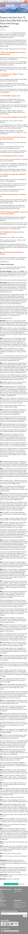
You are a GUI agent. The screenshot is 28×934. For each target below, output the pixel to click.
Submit (25, 916)
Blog (1, 899)
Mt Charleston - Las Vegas (20, 905)
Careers (2, 902)
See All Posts (14, 884)
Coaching (2, 897)
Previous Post (7, 884)
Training (2, 896)
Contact (1, 894)
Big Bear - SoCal (17, 904)
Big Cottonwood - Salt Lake (20, 902)
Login (21, 1)
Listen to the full (3, 267)
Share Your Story (17, 891)
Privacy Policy (3, 905)
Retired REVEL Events (18, 907)
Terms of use (3, 904)
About (1, 891)
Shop (1, 893)
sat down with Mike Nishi (6, 33)
